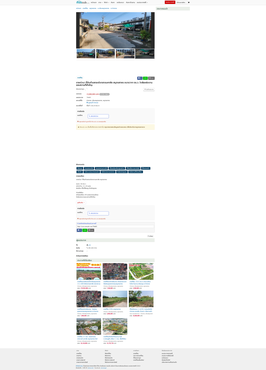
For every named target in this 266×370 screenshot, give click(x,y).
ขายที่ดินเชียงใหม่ (138, 360)
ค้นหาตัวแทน (130, 2)
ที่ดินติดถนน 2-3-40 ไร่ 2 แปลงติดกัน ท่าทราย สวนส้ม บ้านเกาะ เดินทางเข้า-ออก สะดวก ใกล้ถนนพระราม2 (141, 310)
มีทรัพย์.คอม (79, 366)
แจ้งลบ (151, 236)
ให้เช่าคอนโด (108, 358)
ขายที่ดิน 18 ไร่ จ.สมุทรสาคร (112, 309)
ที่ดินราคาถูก (137, 358)
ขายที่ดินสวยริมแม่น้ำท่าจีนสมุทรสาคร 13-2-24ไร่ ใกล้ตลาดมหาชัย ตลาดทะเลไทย (88, 283)
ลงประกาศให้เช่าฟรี (167, 355)
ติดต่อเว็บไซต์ (166, 360)
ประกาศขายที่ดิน (138, 355)
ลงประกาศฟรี (141, 2)
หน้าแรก (94, 2)
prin (89, 245)
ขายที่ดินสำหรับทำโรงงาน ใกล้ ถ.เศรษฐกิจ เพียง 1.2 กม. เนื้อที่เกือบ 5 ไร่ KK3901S (114, 338)
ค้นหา (113, 2)
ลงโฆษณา (120, 2)
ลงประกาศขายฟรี (167, 353)
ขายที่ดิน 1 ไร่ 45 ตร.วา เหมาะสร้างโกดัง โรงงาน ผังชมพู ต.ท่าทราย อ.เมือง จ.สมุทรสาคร (140, 283)
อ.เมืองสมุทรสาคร (103, 8)
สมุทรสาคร (92, 8)
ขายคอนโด (79, 358)
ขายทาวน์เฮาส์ (80, 360)
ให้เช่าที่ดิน (108, 353)
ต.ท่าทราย (114, 8)
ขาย (99, 2)
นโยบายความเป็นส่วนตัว (169, 362)
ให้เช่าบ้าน (108, 355)
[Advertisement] (115, 67)
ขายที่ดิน (85, 8)
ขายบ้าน (78, 355)
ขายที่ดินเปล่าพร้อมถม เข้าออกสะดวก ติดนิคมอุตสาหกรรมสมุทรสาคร (114, 283)
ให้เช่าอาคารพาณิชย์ (111, 362)
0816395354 (94, 116)
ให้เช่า (106, 2)
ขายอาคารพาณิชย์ (82, 362)
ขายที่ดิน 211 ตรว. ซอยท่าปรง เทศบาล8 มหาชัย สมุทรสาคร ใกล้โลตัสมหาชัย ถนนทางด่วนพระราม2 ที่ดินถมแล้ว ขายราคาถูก (88, 338)
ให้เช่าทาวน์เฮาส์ (109, 360)
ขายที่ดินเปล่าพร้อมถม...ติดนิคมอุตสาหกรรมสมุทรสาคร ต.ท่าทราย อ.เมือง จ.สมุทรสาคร (87, 310)
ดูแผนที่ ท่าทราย (93, 102)
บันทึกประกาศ (149, 89)
